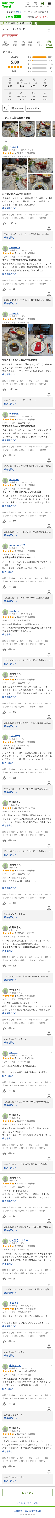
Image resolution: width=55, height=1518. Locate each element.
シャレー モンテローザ (13, 29)
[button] (10, 129)
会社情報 (18, 1511)
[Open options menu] (51, 147)
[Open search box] (5, 108)
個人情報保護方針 (33, 1511)
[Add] (49, 30)
